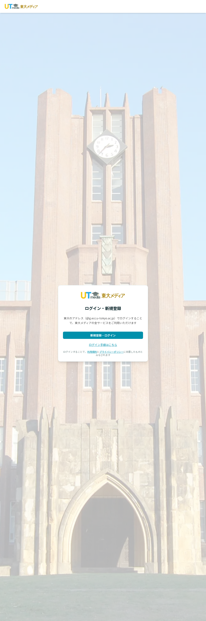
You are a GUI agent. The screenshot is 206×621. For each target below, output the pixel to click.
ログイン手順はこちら (103, 345)
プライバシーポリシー (111, 351)
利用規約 (92, 351)
